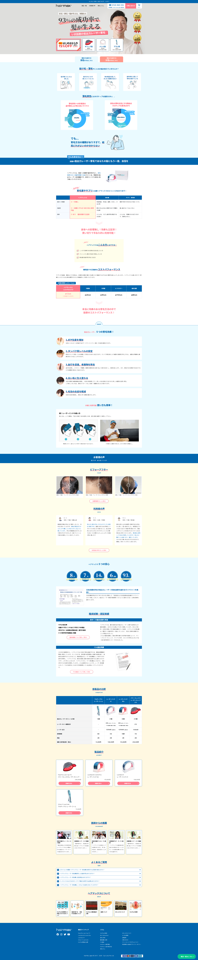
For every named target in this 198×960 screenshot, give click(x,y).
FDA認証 (102, 942)
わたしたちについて (126, 933)
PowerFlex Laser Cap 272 (65, 775)
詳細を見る (69, 783)
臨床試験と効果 (103, 940)
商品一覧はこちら (187, 957)
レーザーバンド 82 (93, 777)
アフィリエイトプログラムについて (130, 942)
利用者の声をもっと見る (99, 550)
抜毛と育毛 (102, 937)
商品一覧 (84, 6)
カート (139, 7)
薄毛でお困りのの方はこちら (111, 59)
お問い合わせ (131, 6)
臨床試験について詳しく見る (78, 637)
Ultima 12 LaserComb (63, 804)
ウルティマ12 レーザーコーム (67, 806)
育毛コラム (101, 6)
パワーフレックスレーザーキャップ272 (70, 777)
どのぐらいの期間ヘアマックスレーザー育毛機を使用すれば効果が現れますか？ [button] (82, 870)
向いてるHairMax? (104, 935)
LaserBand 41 (120, 775)
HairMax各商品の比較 (83, 942)
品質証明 (124, 937)
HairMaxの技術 (103, 933)
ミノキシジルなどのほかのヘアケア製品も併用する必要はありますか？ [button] (80, 881)
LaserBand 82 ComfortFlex (94, 775)
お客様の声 (92, 6)
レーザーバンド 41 (122, 777)
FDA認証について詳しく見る (81, 672)
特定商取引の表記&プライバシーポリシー (131, 944)
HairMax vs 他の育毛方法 (106, 946)
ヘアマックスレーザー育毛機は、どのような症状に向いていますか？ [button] (79, 885)
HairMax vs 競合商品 (105, 944)
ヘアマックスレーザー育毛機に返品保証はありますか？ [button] (75, 877)
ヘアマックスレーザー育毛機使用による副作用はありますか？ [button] (77, 873)
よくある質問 (125, 935)
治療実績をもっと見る (99, 501)
